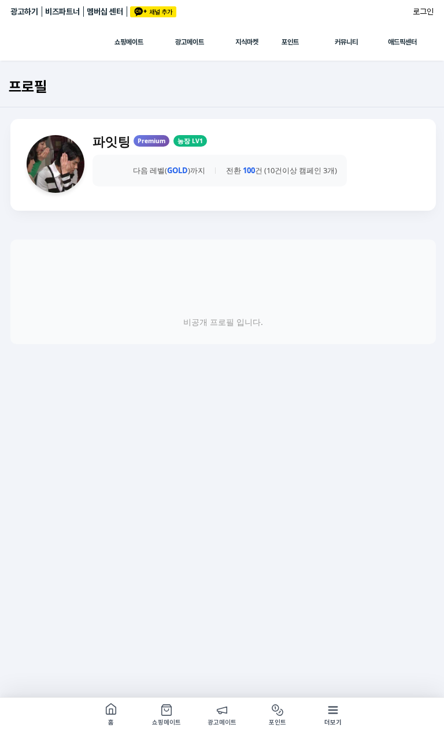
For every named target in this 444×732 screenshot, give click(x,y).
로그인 (423, 12)
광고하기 (24, 11)
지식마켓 (246, 42)
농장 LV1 (190, 141)
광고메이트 (189, 42)
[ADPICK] (62, 42)
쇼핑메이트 (128, 42)
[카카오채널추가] (153, 11)
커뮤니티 (346, 42)
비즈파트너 (62, 11)
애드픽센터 (402, 42)
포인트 (290, 42)
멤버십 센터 (105, 11)
